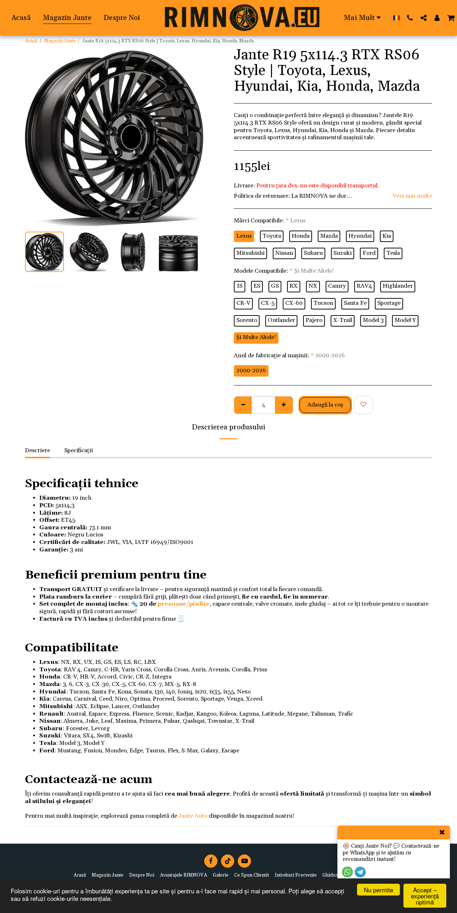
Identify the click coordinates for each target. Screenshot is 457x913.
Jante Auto (193, 816)
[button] (409, 17)
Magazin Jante (60, 41)
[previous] (36, 137)
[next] (192, 137)
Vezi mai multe (412, 196)
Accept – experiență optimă (425, 895)
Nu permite (378, 889)
